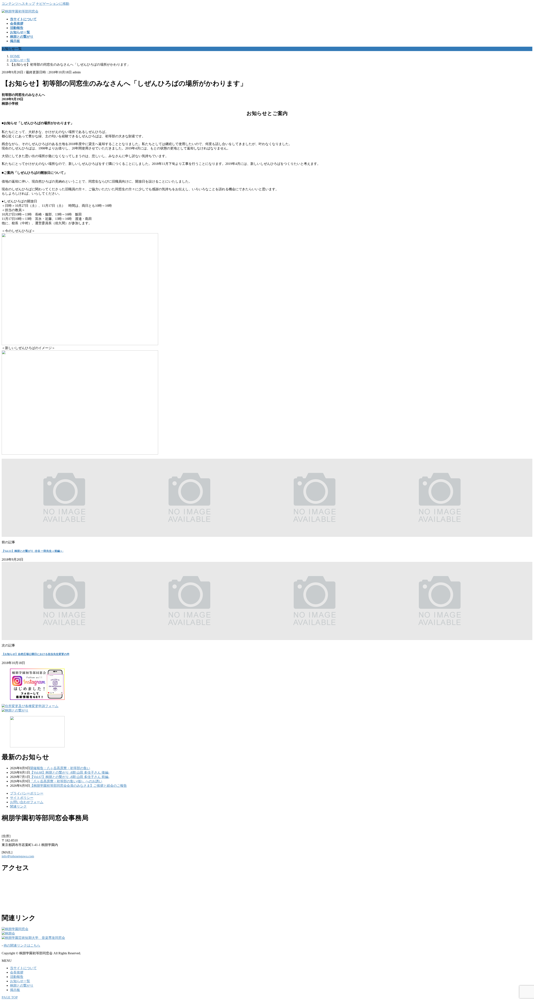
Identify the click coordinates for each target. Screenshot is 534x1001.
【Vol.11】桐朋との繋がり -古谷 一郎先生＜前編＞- (32, 550)
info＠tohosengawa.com (18, 856)
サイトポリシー (21, 797)
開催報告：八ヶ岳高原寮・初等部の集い (60, 768)
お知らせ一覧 (20, 981)
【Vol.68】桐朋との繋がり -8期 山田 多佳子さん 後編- (69, 772)
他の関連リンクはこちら (22, 945)
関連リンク (18, 806)
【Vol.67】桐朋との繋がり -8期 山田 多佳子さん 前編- (69, 777)
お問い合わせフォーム (26, 802)
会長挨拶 (16, 972)
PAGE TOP (10, 997)
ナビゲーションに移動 (52, 3)
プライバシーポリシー (26, 793)
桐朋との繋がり (21, 985)
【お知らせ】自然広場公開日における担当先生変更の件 (35, 654)
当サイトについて (23, 968)
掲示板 (15, 990)
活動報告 (16, 976)
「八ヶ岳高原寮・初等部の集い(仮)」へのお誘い (66, 781)
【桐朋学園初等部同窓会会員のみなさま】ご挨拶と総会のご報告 (78, 785)
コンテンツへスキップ (18, 3)
